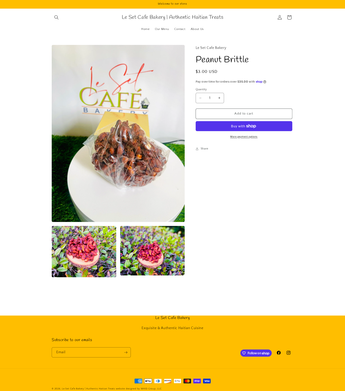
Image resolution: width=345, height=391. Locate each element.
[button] (56, 17)
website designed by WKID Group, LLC (139, 388)
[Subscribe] (126, 352)
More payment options (244, 136)
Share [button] (204, 148)
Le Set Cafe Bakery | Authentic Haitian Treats (88, 388)
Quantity (201, 89)
